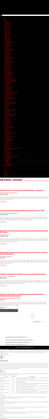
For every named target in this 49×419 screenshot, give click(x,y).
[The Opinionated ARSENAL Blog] (24, 14)
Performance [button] (2, 399)
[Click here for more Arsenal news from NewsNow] (9, 310)
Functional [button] (2, 394)
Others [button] (1, 414)
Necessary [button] (2, 369)
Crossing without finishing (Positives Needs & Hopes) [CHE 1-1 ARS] (22, 210)
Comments (33, 316)
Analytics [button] (1, 404)
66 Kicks (8, 234)
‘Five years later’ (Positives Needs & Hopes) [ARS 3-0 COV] (15, 337)
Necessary (3, 371)
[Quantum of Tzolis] (32, 321)
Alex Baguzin (2, 298)
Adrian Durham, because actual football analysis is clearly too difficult (17, 342)
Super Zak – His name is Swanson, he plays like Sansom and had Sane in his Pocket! (24, 231)
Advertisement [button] (3, 409)
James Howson (3, 276)
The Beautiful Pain (11, 276)
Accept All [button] (8, 354)
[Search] (11, 308)
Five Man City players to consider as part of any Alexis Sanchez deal (22, 274)
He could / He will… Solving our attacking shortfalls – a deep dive (21, 190)
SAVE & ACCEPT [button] (3, 418)
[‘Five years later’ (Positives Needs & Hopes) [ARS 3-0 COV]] (3, 337)
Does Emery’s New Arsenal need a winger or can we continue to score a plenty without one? (23, 253)
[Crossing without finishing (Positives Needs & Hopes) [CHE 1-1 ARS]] (3, 207)
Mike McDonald (3, 192)
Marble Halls (2, 256)
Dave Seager (2, 234)
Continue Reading (3, 201)
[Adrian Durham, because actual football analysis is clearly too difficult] (3, 342)
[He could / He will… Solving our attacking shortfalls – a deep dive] (3, 187)
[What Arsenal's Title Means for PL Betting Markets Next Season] (3, 344)
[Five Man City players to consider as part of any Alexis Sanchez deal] (3, 271)
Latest (32, 313)
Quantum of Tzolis (37, 321)
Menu (1, 15)
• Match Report (17, 298)
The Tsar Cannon (9, 298)
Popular (32, 315)
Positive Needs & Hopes (13, 192)
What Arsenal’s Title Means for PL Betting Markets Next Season (16, 344)
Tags (32, 317)
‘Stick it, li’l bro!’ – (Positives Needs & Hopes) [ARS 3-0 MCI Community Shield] (18, 339)
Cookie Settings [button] (3, 354)
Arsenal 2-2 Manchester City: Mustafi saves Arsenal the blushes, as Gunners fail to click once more (22, 295)
